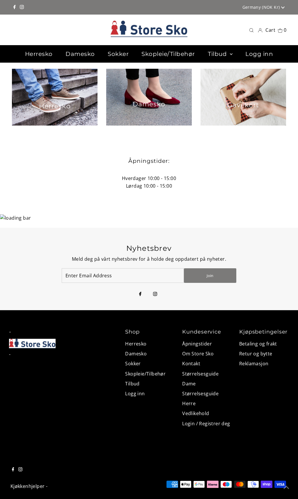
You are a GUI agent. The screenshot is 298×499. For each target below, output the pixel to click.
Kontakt (191, 363)
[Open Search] (251, 30)
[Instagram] (21, 7)
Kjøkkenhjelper (27, 486)
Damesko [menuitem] (80, 53)
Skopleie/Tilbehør (145, 374)
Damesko (136, 353)
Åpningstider (197, 344)
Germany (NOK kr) (261, 7)
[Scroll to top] (286, 487)
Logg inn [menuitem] (259, 53)
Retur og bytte (255, 353)
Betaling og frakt (258, 344)
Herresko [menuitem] (39, 53)
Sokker (133, 363)
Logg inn (135, 393)
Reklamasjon (253, 363)
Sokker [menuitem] (118, 53)
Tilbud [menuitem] (218, 53)
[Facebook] (14, 7)
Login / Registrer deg (206, 423)
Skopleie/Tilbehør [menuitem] (168, 53)
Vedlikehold (195, 413)
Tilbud (132, 383)
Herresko (135, 344)
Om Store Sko (198, 353)
